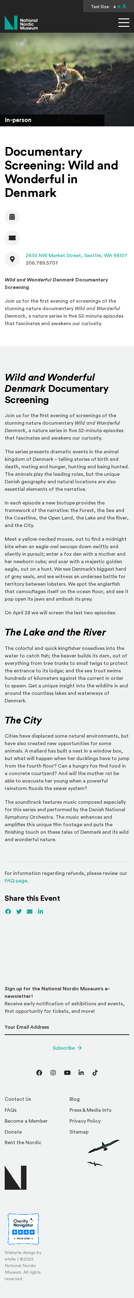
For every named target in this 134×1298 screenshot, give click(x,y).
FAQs (11, 1110)
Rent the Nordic (23, 1142)
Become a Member (26, 1121)
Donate (13, 1132)
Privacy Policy (85, 1121)
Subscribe (64, 1048)
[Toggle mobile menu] (123, 22)
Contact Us (18, 1099)
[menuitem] (35, 1100)
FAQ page (16, 880)
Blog (74, 1099)
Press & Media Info (90, 1110)
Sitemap (79, 1132)
